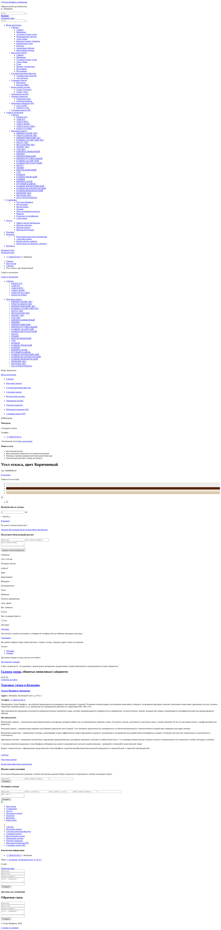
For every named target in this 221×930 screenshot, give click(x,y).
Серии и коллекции (14, 112)
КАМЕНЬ (20, 179)
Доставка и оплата (14, 813)
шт (26, 512)
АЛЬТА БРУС (22, 122)
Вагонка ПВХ (22, 85)
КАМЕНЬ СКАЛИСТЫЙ (27, 161)
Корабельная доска (24, 43)
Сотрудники (21, 218)
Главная (9, 261)
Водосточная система (20, 87)
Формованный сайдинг (26, 37)
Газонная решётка (24, 101)
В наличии (5, 475)
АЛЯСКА (20, 119)
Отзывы (19, 209)
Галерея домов (11, 671)
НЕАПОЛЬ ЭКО (23, 195)
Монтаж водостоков (25, 230)
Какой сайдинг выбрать (26, 241)
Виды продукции (13, 25)
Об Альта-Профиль (24, 202)
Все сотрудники (25, 441)
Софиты (20, 30)
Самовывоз (6, 638)
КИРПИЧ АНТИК (24, 181)
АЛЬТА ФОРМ (23, 124)
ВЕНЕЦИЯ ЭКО (23, 193)
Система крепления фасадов (23, 73)
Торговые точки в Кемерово (20, 685)
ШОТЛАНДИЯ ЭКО (25, 145)
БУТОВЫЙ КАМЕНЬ (26, 184)
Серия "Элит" (22, 92)
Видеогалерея (22, 207)
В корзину (5, 521)
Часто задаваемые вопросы (28, 211)
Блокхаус (20, 46)
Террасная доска (23, 99)
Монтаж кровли (23, 227)
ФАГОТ (19, 165)
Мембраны (21, 32)
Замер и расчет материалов (28, 223)
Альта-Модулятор (24, 239)
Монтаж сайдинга (24, 225)
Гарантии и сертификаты (27, 216)
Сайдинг (15, 27)
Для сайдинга (22, 78)
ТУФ (18, 172)
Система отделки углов (26, 34)
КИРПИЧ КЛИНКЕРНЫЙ (28, 152)
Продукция (11, 263)
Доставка (10, 232)
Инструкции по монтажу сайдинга (31, 243)
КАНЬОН (20, 175)
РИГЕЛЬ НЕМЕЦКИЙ (26, 170)
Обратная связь (7, 868)
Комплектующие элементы (28, 41)
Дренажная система (19, 94)
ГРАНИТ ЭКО (22, 147)
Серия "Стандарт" (24, 89)
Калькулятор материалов (37, 530)
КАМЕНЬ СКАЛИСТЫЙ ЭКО (30, 140)
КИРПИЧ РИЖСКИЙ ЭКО (28, 138)
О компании (11, 200)
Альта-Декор (21, 39)
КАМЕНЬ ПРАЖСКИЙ (26, 177)
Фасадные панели (19, 53)
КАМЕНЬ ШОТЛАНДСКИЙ (29, 163)
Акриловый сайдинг (25, 48)
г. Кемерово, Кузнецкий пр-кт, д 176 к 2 (24, 860)
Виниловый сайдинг (25, 50)
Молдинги (21, 83)
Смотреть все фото (9, 680)
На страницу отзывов (10, 662)
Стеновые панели (19, 80)
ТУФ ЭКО (20, 149)
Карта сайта (11, 820)
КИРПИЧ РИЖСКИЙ (26, 156)
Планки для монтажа (25, 66)
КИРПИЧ (20, 154)
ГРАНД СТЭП (22, 108)
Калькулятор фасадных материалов (31, 237)
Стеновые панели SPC (21, 110)
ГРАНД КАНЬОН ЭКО (26, 135)
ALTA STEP (21, 106)
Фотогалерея (21, 204)
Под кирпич (21, 71)
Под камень (21, 69)
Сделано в (9, 928)
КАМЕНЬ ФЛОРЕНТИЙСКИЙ (30, 186)
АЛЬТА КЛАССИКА (25, 126)
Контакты (10, 246)
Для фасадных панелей (26, 76)
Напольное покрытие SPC (22, 103)
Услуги (9, 220)
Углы (18, 64)
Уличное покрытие (19, 96)
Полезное (10, 234)
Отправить (6, 781)
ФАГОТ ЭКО (22, 142)
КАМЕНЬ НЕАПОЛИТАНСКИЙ (31, 188)
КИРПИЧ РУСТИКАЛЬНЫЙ (29, 158)
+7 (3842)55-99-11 (13, 257)
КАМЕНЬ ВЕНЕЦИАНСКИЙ (29, 191)
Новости (20, 214)
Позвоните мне (7, 18)
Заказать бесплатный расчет (13, 530)
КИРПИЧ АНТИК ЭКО (26, 133)
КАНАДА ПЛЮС (24, 129)
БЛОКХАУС (22, 117)
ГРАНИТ (20, 168)
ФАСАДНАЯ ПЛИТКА (26, 198)
